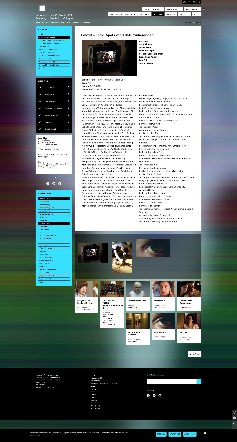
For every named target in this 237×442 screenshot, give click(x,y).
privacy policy (35, 435)
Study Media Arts (153, 9)
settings (161, 434)
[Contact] (189, 2)
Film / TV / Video (73, 23)
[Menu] (204, 9)
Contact (94, 400)
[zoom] (93, 253)
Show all (194, 354)
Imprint (93, 403)
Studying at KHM (97, 378)
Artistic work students (57, 23)
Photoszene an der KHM (48, 62)
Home (38, 23)
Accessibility (95, 408)
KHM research (44, 46)
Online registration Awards (50, 43)
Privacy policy (96, 406)
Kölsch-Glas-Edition (46, 59)
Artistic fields (174, 9)
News (196, 14)
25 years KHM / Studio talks (49, 65)
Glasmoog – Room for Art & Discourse (129, 14)
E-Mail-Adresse (152, 378)
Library (171, 14)
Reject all (175, 434)
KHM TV (42, 68)
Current (94, 394)
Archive (158, 14)
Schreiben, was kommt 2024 (49, 56)
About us (184, 14)
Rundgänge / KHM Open (48, 49)
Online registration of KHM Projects (54, 40)
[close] (204, 433)
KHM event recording (47, 53)
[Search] (194, 2)
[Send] (199, 381)
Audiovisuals (192, 9)
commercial (86, 23)
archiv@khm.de (50, 168)
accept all (189, 434)
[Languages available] (184, 2)
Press (92, 397)
